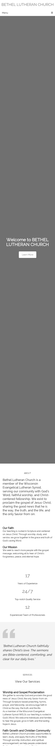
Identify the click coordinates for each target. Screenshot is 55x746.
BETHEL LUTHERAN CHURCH (27, 4)
